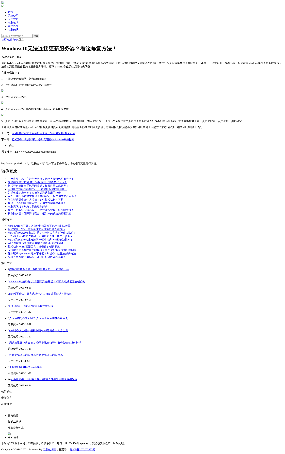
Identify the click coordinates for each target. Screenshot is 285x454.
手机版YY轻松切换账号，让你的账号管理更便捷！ (37, 189)
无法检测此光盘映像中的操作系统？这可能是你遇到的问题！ (43, 250)
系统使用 (13, 15)
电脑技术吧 (49, 449)
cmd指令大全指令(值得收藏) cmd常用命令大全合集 (38, 330)
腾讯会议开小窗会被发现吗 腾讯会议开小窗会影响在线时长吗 (45, 342)
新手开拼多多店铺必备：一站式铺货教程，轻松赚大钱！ (41, 210)
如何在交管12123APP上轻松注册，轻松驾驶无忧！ (37, 182)
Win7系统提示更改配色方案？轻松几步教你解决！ (37, 243)
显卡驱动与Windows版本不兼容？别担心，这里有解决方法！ (43, 253)
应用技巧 (13, 19)
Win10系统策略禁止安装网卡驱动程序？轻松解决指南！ (40, 239)
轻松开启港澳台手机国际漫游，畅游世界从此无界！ (38, 185)
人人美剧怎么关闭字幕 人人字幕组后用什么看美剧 (38, 318)
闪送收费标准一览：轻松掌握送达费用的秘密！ (35, 192)
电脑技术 (13, 22)
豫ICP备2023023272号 (82, 449)
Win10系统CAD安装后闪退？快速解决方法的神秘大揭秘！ (42, 232)
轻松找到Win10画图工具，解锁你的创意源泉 (34, 246)
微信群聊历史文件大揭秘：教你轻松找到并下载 (35, 199)
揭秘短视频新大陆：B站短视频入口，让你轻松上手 (39, 269)
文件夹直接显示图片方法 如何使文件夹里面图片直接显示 (44, 379)
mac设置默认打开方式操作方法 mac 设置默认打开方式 (40, 293)
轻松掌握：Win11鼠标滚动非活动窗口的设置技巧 (36, 229)
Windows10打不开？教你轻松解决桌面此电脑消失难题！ (40, 225)
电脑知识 (13, 29)
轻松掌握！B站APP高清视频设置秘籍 (31, 306)
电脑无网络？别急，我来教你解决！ (29, 206)
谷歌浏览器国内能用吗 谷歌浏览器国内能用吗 (36, 354)
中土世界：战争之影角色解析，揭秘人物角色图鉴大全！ (41, 178)
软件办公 (13, 26)
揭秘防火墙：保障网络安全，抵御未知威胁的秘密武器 (39, 213)
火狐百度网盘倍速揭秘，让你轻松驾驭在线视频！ (37, 257)
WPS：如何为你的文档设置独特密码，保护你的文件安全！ (42, 196)
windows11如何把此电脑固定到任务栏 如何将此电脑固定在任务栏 (47, 281)
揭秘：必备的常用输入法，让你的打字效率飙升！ (37, 203)
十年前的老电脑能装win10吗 (25, 367)
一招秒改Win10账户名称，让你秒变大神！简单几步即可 (40, 236)
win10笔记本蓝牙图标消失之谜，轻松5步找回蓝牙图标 (43, 133)
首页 (10, 12)
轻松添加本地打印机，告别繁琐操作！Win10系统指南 (43, 139)
